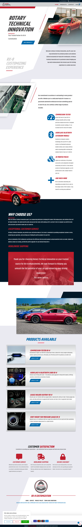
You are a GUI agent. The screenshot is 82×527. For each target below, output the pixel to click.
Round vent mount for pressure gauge (57, 503)
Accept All (25, 521)
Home (27, 501)
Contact (32, 501)
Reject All (17, 521)
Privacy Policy (39, 501)
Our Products (27, 42)
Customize (8, 521)
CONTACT (71, 4)
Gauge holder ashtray (44, 503)
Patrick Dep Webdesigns (32, 526)
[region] (17, 517)
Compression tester (34, 503)
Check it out (35, 358)
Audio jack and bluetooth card (22, 503)
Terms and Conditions (50, 501)
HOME (56, 4)
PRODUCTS (63, 4)
